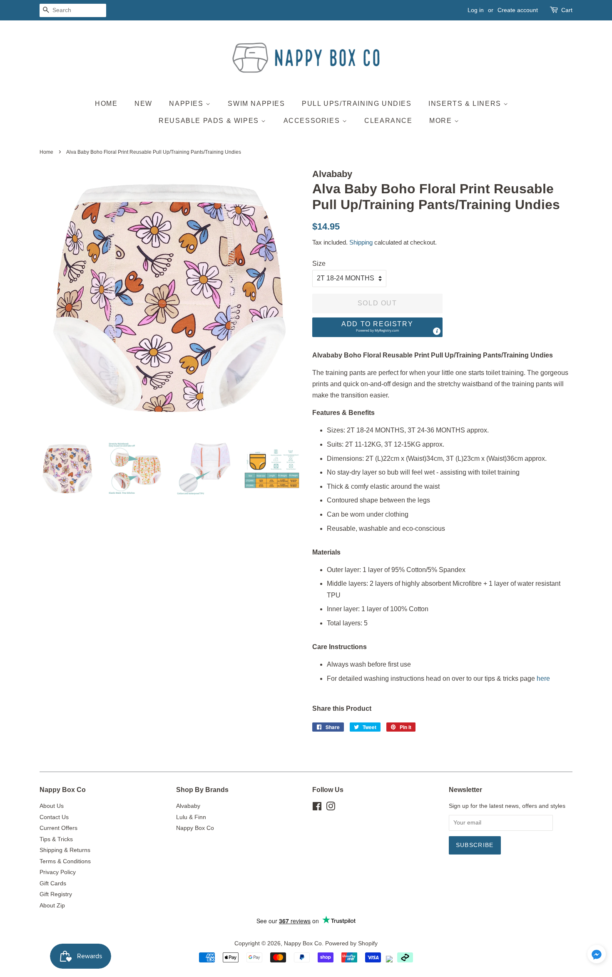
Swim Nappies (256, 103)
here (543, 678)
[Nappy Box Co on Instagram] (330, 808)
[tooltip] (436, 331)
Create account (518, 10)
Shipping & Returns (65, 850)
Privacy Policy (58, 872)
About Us (52, 806)
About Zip (52, 905)
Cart (566, 10)
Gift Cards (53, 883)
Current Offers (58, 828)
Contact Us (54, 817)
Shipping (361, 242)
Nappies (187, 103)
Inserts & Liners (465, 103)
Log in (476, 10)
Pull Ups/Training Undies (356, 103)
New (143, 103)
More (441, 120)
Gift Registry (56, 894)
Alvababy (188, 806)
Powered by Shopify (351, 943)
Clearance (388, 120)
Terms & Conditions (65, 861)
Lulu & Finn (191, 817)
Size (319, 263)
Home (106, 103)
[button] (377, 327)
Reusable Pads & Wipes (210, 120)
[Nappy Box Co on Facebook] (317, 808)
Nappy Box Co (195, 828)
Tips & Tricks (56, 839)
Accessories (313, 120)
